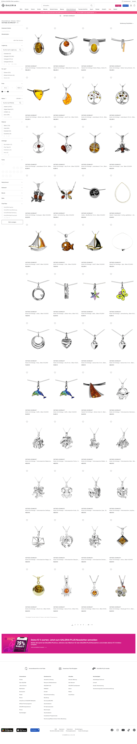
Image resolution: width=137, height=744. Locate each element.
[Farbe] (6, 168)
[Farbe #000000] (14, 168)
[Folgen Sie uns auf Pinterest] (134, 730)
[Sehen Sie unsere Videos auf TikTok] (128, 730)
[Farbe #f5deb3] (21, 168)
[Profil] (131, 6)
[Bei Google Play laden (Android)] (7, 730)
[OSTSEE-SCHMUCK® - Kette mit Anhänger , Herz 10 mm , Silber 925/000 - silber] (66, 340)
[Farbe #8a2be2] (14, 164)
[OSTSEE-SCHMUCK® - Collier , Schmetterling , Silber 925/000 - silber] (66, 192)
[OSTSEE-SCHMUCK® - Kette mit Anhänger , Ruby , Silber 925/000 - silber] (38, 340)
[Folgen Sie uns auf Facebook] (112, 730)
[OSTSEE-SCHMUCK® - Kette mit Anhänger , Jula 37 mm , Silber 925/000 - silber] (66, 95)
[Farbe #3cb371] (10, 164)
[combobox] (127, 23)
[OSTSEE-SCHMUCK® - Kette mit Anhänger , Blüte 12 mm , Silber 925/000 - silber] (94, 586)
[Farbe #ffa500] (14, 172)
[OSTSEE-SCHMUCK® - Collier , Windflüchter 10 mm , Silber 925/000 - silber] (94, 192)
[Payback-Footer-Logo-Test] (35, 730)
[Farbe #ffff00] (3, 168)
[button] (10, 1)
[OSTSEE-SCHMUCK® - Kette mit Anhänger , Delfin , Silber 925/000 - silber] (38, 389)
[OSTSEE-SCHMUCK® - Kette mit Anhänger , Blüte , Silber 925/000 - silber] (94, 291)
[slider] (2, 91)
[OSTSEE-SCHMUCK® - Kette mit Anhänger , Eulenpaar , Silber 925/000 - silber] (38, 192)
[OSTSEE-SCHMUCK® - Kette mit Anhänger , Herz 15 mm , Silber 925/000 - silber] (66, 144)
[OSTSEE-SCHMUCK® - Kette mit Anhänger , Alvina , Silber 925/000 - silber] (122, 537)
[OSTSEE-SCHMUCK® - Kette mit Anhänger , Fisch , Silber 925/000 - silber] (66, 242)
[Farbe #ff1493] (10, 172)
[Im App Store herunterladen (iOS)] (21, 730)
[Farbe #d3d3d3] (17, 168)
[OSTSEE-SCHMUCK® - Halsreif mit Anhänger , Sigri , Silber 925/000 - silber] (122, 242)
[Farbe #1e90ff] (6, 172)
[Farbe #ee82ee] (17, 164)
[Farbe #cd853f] (6, 164)
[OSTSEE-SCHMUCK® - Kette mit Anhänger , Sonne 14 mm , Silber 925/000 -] (66, 586)
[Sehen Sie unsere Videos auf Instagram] (117, 730)
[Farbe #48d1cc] (3, 172)
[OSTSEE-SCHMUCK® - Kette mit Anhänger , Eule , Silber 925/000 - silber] (122, 144)
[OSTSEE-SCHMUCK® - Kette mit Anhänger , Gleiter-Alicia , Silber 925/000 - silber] (66, 291)
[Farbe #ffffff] (3, 164)
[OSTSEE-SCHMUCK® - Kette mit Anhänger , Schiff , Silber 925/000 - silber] (38, 242)
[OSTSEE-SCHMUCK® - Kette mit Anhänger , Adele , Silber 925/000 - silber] (38, 291)
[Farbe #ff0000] (21, 164)
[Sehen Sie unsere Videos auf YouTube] (123, 730)
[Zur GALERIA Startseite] (9, 5)
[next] (91, 625)
